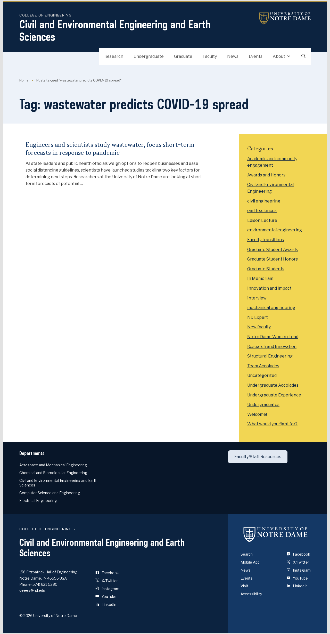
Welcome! (257, 414)
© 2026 (25, 615)
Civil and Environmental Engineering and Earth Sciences (115, 30)
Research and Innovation (271, 346)
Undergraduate (149, 56)
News (232, 56)
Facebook (110, 573)
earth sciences (262, 210)
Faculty (210, 56)
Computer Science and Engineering (49, 493)
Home (23, 80)
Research (113, 56)
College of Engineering (45, 15)
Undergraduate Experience (274, 395)
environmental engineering (274, 229)
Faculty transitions (265, 239)
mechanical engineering (271, 307)
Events (255, 56)
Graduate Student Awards (272, 249)
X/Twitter (109, 581)
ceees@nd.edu (32, 590)
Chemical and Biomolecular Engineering (53, 472)
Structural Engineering (270, 356)
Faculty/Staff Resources (257, 456)
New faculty (259, 326)
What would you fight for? (272, 423)
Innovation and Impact (269, 288)
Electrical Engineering (38, 500)
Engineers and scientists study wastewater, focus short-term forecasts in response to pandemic (110, 148)
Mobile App (250, 562)
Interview (257, 298)
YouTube (109, 596)
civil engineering (263, 201)
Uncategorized (262, 375)
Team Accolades (263, 365)
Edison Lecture (262, 220)
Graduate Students (265, 268)
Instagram (110, 589)
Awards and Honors (266, 175)
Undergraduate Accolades (273, 385)
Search (247, 554)
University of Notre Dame (285, 18)
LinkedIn (108, 604)
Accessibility (251, 594)
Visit (244, 586)
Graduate (183, 56)
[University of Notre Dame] (275, 534)
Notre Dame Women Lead (272, 336)
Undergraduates (263, 404)
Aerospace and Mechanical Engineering (53, 465)
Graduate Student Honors (272, 259)
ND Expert (257, 317)
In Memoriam (260, 278)
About (279, 56)
